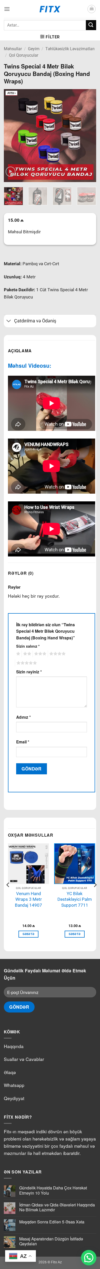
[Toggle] (9, 321)
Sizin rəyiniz (29, 672)
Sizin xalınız (28, 646)
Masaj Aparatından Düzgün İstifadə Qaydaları (51, 1241)
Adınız (23, 717)
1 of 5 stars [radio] (17, 653)
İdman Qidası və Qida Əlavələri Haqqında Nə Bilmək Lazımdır (57, 1207)
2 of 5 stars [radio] (26, 653)
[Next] (88, 135)
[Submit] (91, 25)
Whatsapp (14, 1085)
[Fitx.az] (50, 9)
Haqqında (14, 1046)
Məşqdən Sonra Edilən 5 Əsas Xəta (51, 1221)
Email (22, 742)
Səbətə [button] (29, 934)
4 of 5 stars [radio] (57, 653)
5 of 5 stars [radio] (26, 663)
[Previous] (12, 135)
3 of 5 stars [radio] (39, 653)
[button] (7, 9)
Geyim (33, 48)
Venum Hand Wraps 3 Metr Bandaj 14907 (28, 899)
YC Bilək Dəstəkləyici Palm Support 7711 (74, 899)
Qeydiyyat (14, 1098)
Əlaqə (10, 1072)
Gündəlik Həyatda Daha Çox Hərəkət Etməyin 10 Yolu (53, 1190)
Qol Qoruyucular (23, 55)
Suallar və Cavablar (24, 1059)
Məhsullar (13, 48)
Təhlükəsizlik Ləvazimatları (70, 48)
